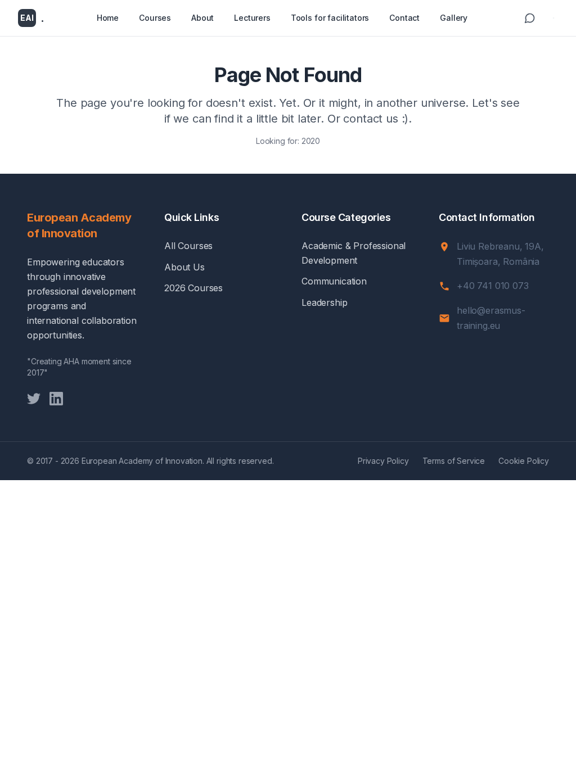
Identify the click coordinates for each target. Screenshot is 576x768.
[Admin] (553, 17)
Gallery (453, 17)
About (202, 17)
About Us (184, 267)
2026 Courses (193, 287)
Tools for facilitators (330, 17)
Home (108, 17)
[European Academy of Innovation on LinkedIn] (56, 398)
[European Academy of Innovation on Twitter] (33, 398)
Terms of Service (453, 461)
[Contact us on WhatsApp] (530, 18)
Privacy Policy (383, 461)
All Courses (188, 245)
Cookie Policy (523, 461)
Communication (334, 281)
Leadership (324, 302)
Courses (155, 17)
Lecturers (252, 17)
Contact (404, 17)
